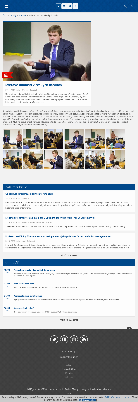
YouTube (84, 339)
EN (132, 6)
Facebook (64, 339)
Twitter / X (54, 339)
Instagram (74, 339)
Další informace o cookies (117, 397)
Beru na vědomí (89, 400)
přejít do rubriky (69, 255)
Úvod (5, 15)
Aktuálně (22, 15)
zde (79, 399)
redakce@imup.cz (69, 356)
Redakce (69, 365)
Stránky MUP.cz (69, 369)
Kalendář (69, 377)
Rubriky (12, 15)
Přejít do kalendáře (69, 320)
